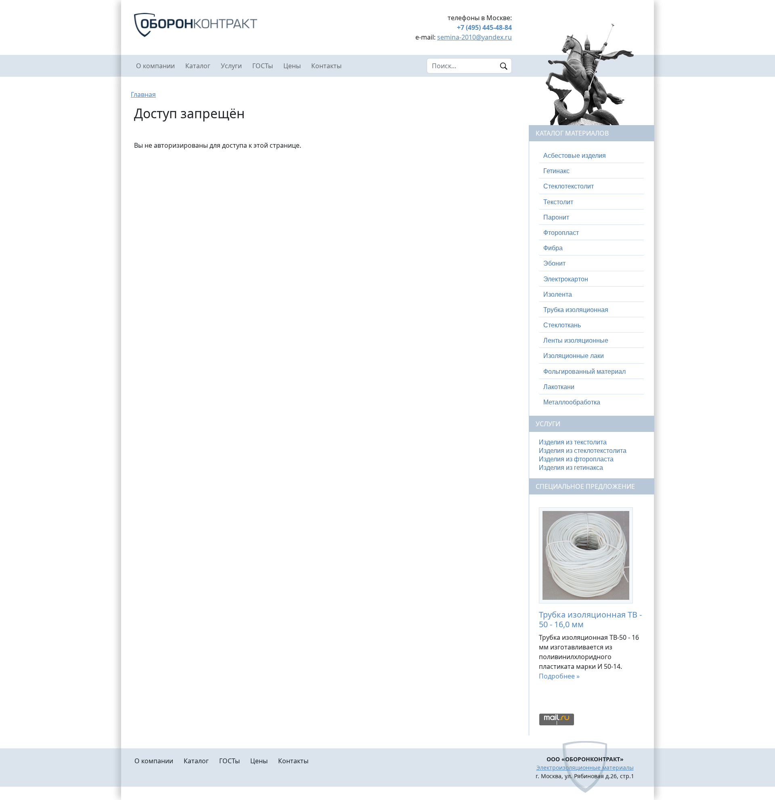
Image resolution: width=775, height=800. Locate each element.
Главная (143, 94)
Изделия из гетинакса (571, 467)
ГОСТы (262, 65)
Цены (292, 65)
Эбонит (554, 263)
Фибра (553, 248)
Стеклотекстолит (568, 186)
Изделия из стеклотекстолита (582, 450)
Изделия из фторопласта (576, 459)
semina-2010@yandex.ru (474, 37)
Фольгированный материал (584, 371)
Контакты (326, 65)
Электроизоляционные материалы (585, 767)
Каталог (197, 65)
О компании (155, 65)
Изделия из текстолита (573, 442)
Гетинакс (556, 171)
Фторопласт (561, 232)
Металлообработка (571, 402)
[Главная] (226, 25)
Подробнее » (559, 676)
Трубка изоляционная (575, 309)
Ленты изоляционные (575, 340)
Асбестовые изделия (574, 155)
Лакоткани (558, 386)
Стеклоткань (562, 325)
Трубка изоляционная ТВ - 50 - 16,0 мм (590, 619)
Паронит (556, 217)
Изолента (557, 294)
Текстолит (558, 202)
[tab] (591, 156)
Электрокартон (565, 279)
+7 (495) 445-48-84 (484, 27)
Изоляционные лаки (573, 355)
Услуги (231, 65)
